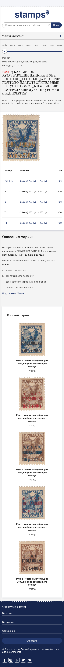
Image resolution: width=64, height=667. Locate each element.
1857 (4, 45)
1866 (44, 45)
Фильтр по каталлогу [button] (13, 36)
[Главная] (32, 15)
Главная (6, 57)
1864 (28, 45)
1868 (59, 45)
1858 (12, 45)
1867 (51, 45)
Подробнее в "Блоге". (13, 293)
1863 (20, 45)
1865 (36, 45)
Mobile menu (59, 3)
